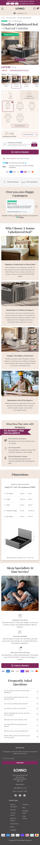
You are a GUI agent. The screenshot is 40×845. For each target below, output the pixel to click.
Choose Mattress (28, 134)
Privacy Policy (14, 824)
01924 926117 (20, 784)
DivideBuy (13, 830)
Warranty (13, 810)
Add (34, 145)
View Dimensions (20, 126)
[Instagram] (24, 795)
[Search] (34, 8)
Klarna (12, 827)
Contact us (25, 804)
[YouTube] (20, 795)
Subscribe (20, 763)
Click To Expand (20, 59)
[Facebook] (15, 795)
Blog (23, 808)
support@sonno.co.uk (20, 788)
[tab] (18, 61)
